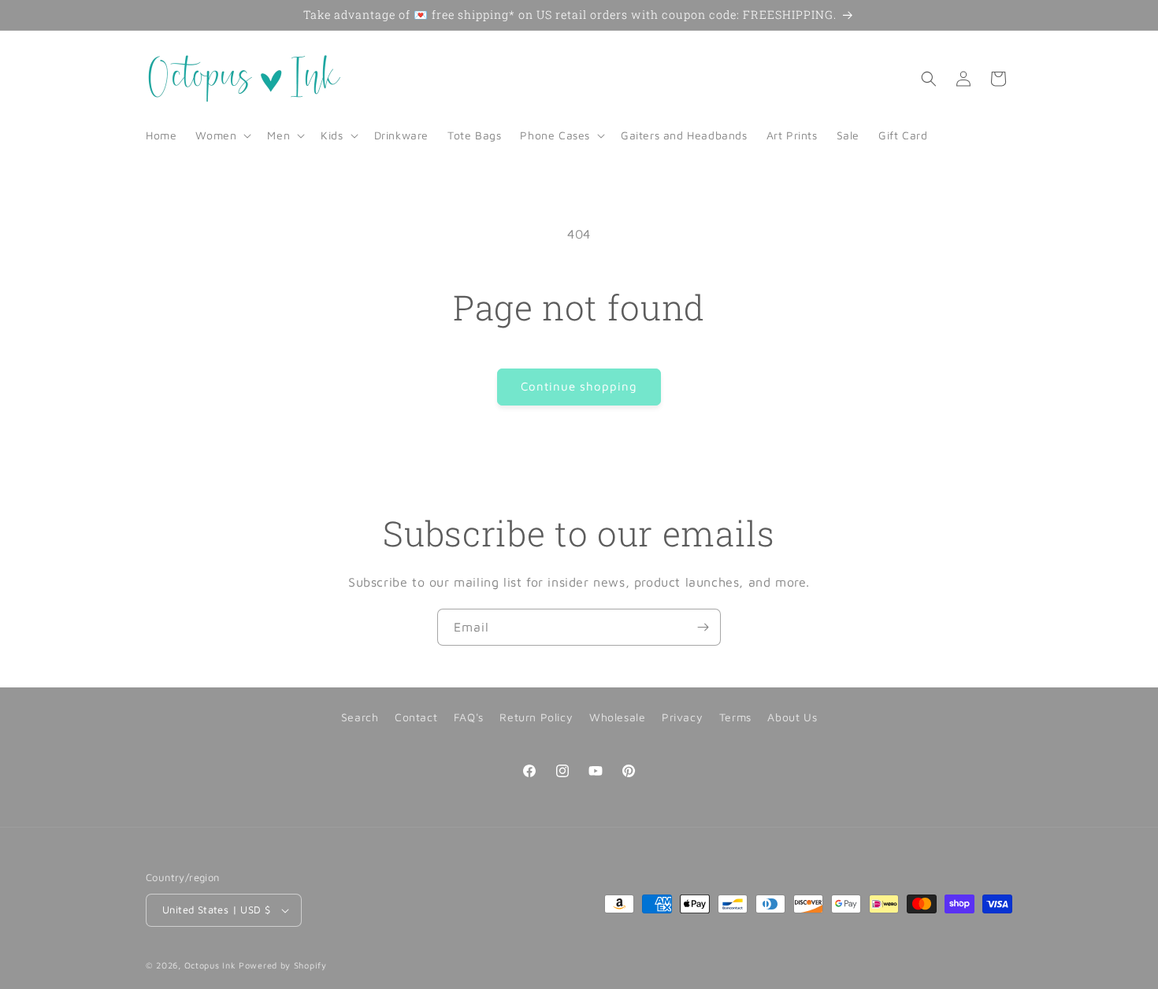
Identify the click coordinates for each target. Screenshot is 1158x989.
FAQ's (469, 717)
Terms (735, 717)
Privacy (682, 717)
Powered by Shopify (283, 965)
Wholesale (617, 717)
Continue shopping (579, 386)
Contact (416, 717)
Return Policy (536, 717)
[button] (222, 135)
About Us (792, 717)
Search (360, 717)
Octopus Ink (210, 965)
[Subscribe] (702, 627)
